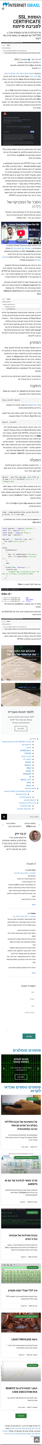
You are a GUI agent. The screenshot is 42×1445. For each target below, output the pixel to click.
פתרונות (13, 65)
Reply (34, 904)
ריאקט (28, 747)
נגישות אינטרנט (25, 797)
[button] (38, 1068)
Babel (29, 768)
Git (30, 776)
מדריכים (33, 738)
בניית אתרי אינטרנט (24, 62)
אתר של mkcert (34, 405)
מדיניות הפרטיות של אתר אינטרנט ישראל (25, 1428)
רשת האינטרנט (25, 806)
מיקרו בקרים (26, 756)
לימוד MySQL (26, 779)
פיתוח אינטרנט (30, 788)
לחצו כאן (21, 728)
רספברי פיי (27, 759)
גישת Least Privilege (24, 1339)
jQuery (28, 785)
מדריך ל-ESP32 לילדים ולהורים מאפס (16, 741)
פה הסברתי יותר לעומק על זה (22, 248)
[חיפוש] (4, 817)
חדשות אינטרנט (30, 800)
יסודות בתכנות (21, 794)
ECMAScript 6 (25, 750)
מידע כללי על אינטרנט (27, 803)
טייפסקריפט (26, 744)
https (32, 65)
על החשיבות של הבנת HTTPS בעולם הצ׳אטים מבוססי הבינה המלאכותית (21, 1125)
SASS (29, 782)
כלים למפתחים (23, 65)
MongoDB (27, 773)
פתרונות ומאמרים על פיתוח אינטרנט (17, 791)
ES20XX (28, 753)
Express (27, 765)
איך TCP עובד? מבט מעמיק (22, 1290)
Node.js (28, 762)
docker (28, 771)
